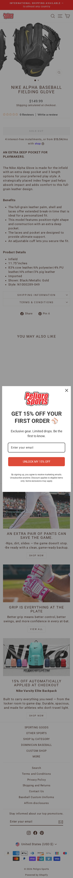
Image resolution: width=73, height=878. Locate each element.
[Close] (66, 390)
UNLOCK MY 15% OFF (36, 461)
